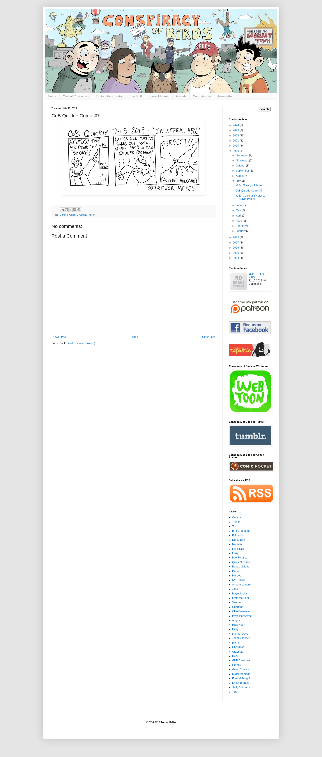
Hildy (235, 629)
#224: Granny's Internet (249, 185)
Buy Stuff (135, 96)
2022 (236, 135)
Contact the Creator (109, 96)
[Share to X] (70, 210)
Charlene (237, 606)
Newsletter (225, 96)
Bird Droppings (241, 530)
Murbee (236, 575)
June (239, 205)
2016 (236, 247)
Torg (234, 691)
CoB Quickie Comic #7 (248, 190)
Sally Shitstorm (241, 687)
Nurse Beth (239, 539)
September (243, 170)
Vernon (236, 602)
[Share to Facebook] (75, 210)
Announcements (242, 584)
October (241, 165)
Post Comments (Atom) (81, 343)
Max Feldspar (240, 557)
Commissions (202, 96)
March (240, 220)
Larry (235, 553)
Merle (235, 642)
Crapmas (237, 651)
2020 (236, 145)
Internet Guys (240, 633)
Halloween (238, 624)
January (241, 231)
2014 (236, 257)
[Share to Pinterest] (79, 210)
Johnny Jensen (241, 638)
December (242, 155)
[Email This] (62, 210)
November (242, 160)
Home (52, 96)
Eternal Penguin (241, 678)
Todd (235, 526)
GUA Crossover (241, 611)
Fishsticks (238, 548)
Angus (236, 620)
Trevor (91, 214)
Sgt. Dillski (238, 580)
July (238, 181)
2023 (236, 130)
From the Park (240, 598)
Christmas (238, 647)
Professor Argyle (242, 615)
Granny (236, 665)
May (239, 210)
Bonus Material (159, 96)
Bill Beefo (238, 535)
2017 (236, 242)
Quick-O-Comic (77, 214)
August (240, 175)
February (241, 225)
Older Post (208, 336)
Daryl (235, 656)
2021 (236, 140)
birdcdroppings (241, 674)
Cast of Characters (76, 96)
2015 (236, 252)
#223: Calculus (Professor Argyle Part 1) (250, 197)
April (239, 215)
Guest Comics (240, 669)
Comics (64, 214)
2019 (236, 150)
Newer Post (59, 336)
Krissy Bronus (240, 682)
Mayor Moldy (240, 593)
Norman (237, 544)
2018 (236, 237)
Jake (235, 589)
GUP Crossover (241, 660)
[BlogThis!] (66, 210)
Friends (181, 96)
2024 (236, 125)
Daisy (235, 571)
